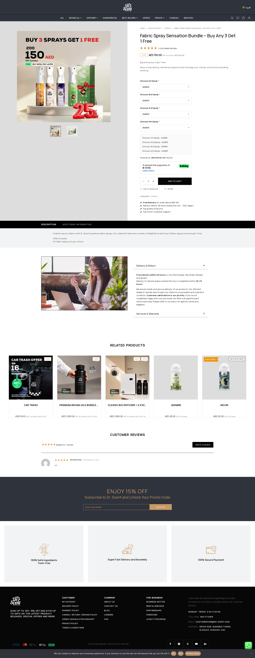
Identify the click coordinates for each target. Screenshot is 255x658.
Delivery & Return (146, 265)
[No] (251, 653)
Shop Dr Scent (155, 28)
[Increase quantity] (154, 181)
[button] (170, 265)
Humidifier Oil (110, 18)
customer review (167, 48)
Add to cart (175, 181)
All (62, 18)
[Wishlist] (237, 18)
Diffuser (91, 18)
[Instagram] (179, 644)
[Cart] (243, 18)
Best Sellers (129, 18)
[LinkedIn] (205, 644)
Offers (146, 18)
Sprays (158, 18)
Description (48, 224)
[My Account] (249, 18)
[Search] (232, 18)
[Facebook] (170, 644)
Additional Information (77, 224)
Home (142, 28)
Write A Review (202, 444)
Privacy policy (193, 653)
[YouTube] (197, 644)
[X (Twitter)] (188, 644)
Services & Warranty (147, 313)
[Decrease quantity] (142, 181)
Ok (173, 653)
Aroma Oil (74, 18)
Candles (174, 18)
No (180, 653)
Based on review (64, 444)
